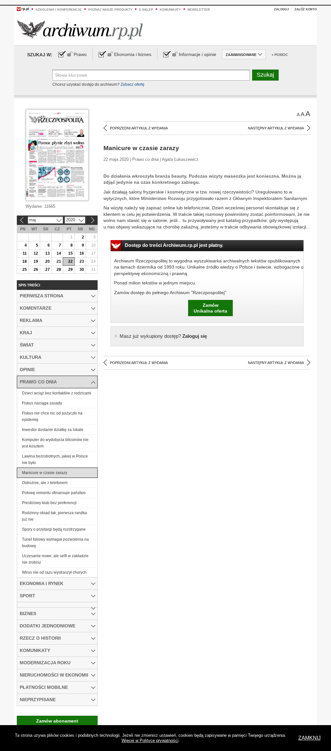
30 (82, 269)
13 (47, 253)
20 (47, 261)
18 (24, 261)
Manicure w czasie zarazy (44, 472)
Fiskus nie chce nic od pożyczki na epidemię (52, 416)
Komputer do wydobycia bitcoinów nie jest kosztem (55, 442)
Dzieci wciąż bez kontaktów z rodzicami (56, 393)
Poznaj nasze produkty (110, 9)
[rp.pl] (23, 9)
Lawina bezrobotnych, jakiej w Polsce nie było (55, 459)
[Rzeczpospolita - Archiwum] (80, 29)
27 (47, 269)
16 (82, 253)
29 (70, 269)
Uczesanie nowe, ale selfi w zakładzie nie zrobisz (55, 559)
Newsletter (198, 9)
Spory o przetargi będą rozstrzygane (54, 529)
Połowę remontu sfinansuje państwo (54, 493)
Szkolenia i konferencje (59, 9)
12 (36, 253)
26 (36, 269)
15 (70, 253)
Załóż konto (305, 9)
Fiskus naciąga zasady (42, 403)
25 (24, 269)
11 (25, 253)
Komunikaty (170, 9)
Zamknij (309, 738)
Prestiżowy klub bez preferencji (49, 503)
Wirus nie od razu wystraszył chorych (54, 572)
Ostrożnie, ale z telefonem (45, 482)
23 (82, 261)
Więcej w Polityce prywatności (150, 740)
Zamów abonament (57, 720)
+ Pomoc (280, 55)
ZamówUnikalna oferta (210, 308)
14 (59, 253)
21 (59, 261)
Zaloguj (281, 9)
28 (59, 269)
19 (36, 261)
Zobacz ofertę (132, 84)
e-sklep (146, 9)
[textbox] (151, 75)
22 (70, 261)
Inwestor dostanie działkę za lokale (52, 429)
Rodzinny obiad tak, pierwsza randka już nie (54, 516)
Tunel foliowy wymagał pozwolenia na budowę (55, 542)
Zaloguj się (163, 336)
